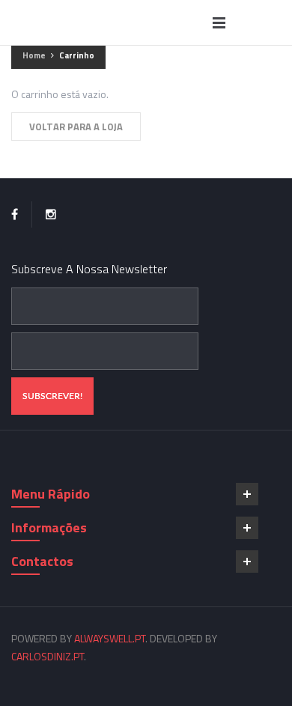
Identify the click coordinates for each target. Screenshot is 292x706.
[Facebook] (14, 214)
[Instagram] (51, 214)
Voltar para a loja (76, 126)
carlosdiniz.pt (47, 656)
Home (34, 55)
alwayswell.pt (109, 638)
